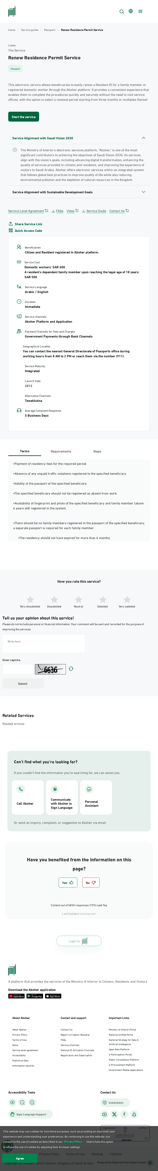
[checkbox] (68, 882)
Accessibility (19, 1055)
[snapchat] (134, 1114)
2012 (28, 385)
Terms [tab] (24, 451)
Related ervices (13, 723)
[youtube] (104, 1114)
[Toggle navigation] (140, 11)
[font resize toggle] (22, 1102)
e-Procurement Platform (122, 1064)
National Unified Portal (121, 1034)
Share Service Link (28, 223)
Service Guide (96, 210)
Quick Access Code (28, 230)
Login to (74, 941)
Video (70, 210)
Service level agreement (25, 1050)
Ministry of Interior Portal (122, 1029)
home (11, 29)
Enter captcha (11, 659)
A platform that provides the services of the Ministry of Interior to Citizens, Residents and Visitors (77, 981)
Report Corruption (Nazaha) (75, 1034)
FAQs (59, 210)
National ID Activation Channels (77, 1050)
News (15, 1044)
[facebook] (124, 1114)
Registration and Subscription (76, 1055)
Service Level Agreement (26, 210)
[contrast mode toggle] (12, 1102)
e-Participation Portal (120, 1054)
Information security (23, 1065)
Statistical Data (20, 1060)
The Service (16, 50)
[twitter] (114, 1114)
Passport (49, 29)
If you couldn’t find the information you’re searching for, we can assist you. (67, 772)
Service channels (70, 1044)
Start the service (24, 117)
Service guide (29, 29)
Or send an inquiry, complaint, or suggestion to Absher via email (60, 822)
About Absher (19, 1029)
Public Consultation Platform (124, 1059)
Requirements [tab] (61, 451)
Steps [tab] (97, 451)
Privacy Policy (19, 1034)
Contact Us (117, 210)
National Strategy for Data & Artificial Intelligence (124, 1041)
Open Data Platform (119, 1049)
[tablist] (61, 451)
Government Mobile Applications (126, 1069)
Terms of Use (19, 1039)
